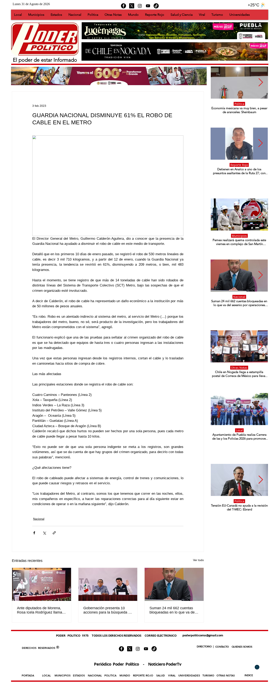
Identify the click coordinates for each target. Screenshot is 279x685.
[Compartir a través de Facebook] (34, 533)
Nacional (38, 518)
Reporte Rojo (239, 165)
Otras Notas (239, 368)
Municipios (239, 236)
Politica (239, 104)
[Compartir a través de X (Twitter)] (44, 533)
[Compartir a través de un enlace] (54, 533)
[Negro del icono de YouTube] (148, 5)
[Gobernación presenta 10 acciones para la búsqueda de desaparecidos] (107, 584)
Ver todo (198, 560)
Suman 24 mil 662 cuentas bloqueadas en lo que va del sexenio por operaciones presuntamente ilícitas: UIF (172, 610)
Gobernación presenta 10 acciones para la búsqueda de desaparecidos (107, 610)
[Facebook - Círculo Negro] (123, 5)
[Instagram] (139, 5)
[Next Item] (260, 82)
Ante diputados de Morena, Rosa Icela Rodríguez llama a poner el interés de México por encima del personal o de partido (41, 610)
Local (239, 430)
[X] (131, 5)
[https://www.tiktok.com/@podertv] (156, 5)
